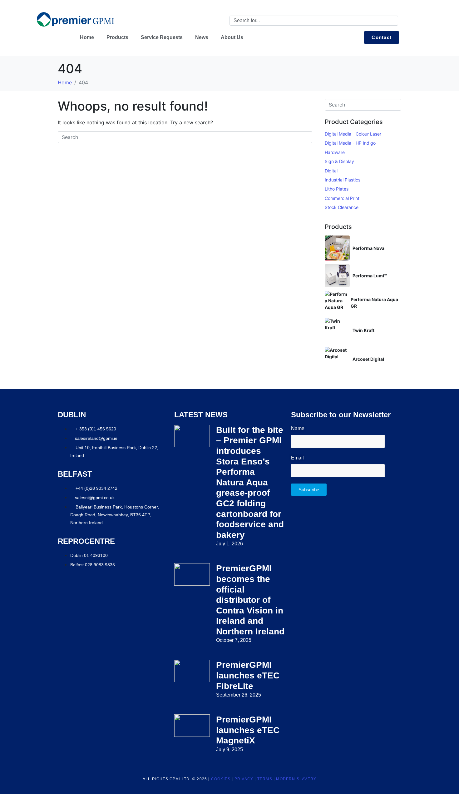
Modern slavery (296, 779)
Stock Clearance (341, 207)
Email (297, 457)
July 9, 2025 (229, 749)
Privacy (243, 779)
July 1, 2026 (229, 543)
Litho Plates (336, 188)
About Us (232, 37)
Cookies (220, 779)
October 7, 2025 (233, 640)
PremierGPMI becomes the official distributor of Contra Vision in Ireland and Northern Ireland (250, 599)
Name (297, 428)
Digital (331, 170)
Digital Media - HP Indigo (350, 143)
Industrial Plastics (342, 179)
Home (87, 37)
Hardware (335, 152)
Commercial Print (342, 198)
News (201, 37)
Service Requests (162, 37)
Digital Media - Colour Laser (353, 133)
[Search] (392, 20)
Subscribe (309, 489)
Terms (264, 779)
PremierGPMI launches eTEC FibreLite (247, 675)
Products (117, 37)
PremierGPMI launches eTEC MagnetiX (247, 730)
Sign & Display (339, 161)
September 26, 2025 (238, 694)
